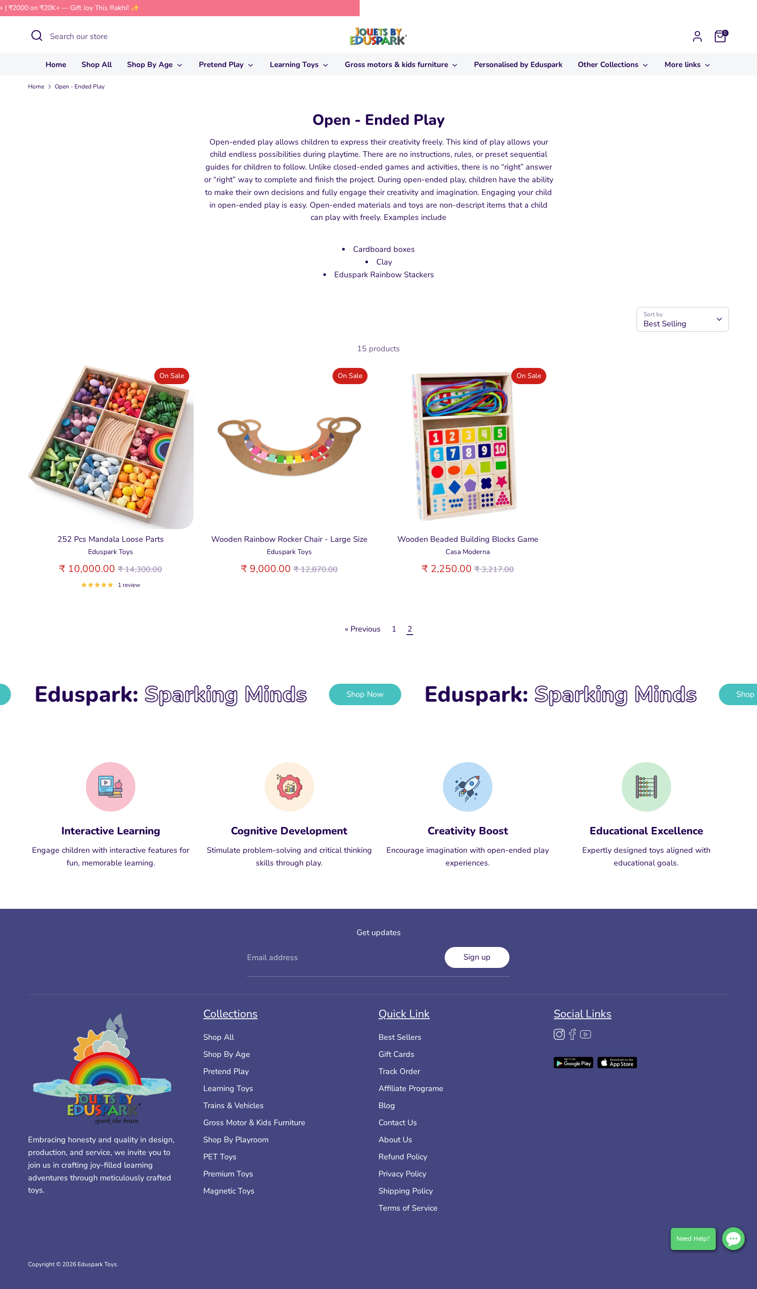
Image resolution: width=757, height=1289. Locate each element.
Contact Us (397, 1122)
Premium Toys (228, 1174)
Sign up (477, 957)
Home (56, 65)
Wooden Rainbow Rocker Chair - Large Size (289, 539)
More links (684, 65)
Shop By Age (151, 65)
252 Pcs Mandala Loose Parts (110, 539)
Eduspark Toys (97, 1264)
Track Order (399, 1071)
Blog (386, 1105)
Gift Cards (396, 1054)
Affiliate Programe (410, 1088)
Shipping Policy (405, 1191)
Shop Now (285, 694)
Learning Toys (295, 65)
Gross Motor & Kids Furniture (254, 1122)
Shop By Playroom (236, 1139)
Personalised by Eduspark (518, 65)
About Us (395, 1139)
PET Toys (220, 1156)
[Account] (697, 36)
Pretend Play (222, 65)
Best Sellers (399, 1037)
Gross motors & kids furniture (397, 65)
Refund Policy (402, 1156)
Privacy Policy (402, 1174)
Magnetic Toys (229, 1191)
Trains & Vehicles (233, 1105)
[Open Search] (37, 35)
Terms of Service (408, 1208)
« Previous (363, 629)
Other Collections (609, 65)
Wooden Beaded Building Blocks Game (467, 539)
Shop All (96, 65)
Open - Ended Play (80, 86)
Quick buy (110, 514)
